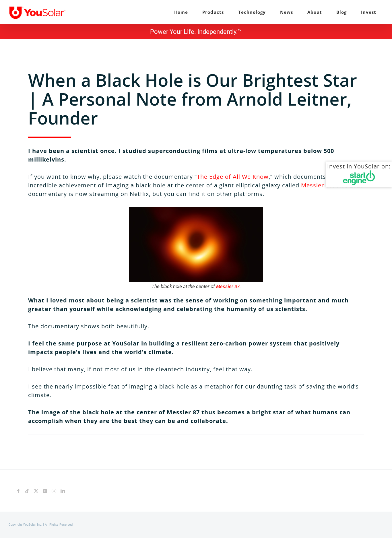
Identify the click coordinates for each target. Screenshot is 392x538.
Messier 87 (317, 185)
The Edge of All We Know (233, 176)
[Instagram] (54, 491)
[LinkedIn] (63, 491)
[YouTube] (45, 491)
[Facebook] (18, 491)
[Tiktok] (27, 491)
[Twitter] (36, 491)
